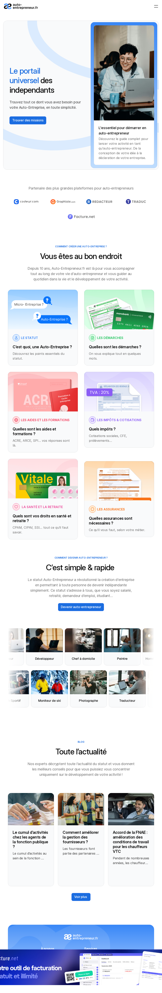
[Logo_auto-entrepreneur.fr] (21, 6)
